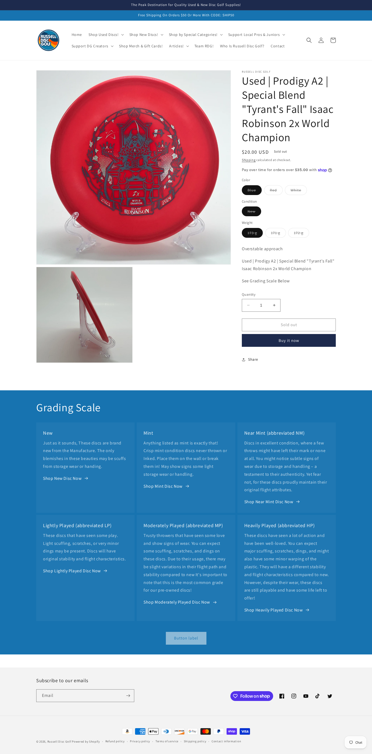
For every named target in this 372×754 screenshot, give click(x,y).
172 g (301, 234)
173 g (255, 234)
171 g (278, 234)
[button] (105, 34)
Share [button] (253, 359)
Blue (255, 191)
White (299, 191)
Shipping (249, 160)
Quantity (248, 294)
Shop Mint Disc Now (163, 486)
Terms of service (166, 741)
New (254, 212)
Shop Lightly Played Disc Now (72, 571)
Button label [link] (186, 638)
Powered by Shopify (86, 741)
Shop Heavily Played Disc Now (273, 610)
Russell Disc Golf (59, 741)
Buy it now (289, 340)
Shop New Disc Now (62, 478)
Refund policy (115, 741)
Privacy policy (140, 741)
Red (276, 191)
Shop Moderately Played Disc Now (177, 602)
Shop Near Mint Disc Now (268, 502)
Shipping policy (195, 741)
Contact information (226, 741)
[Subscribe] (128, 695)
